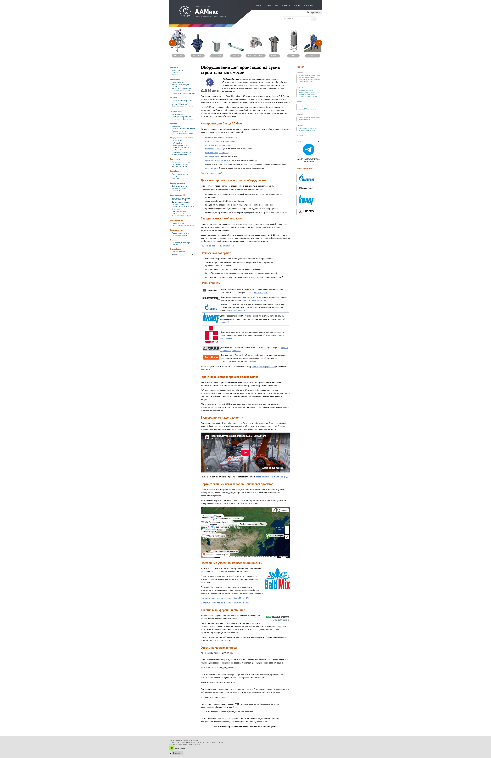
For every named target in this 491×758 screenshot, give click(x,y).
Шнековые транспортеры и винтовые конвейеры (182, 199)
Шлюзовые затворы (179, 213)
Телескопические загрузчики (182, 216)
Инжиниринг (176, 126)
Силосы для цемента (179, 186)
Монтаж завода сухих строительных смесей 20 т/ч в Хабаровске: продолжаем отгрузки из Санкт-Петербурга (309, 93)
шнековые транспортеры (216, 160)
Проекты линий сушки (180, 131)
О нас (298, 5)
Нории (174, 176)
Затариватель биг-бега (180, 166)
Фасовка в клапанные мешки (182, 107)
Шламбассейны (177, 191)
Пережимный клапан (179, 235)
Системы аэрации (178, 204)
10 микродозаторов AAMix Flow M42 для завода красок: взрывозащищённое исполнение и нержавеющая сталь (309, 78)
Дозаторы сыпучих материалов (183, 93)
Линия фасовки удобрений (181, 117)
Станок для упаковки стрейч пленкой (182, 243)
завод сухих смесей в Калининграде (272, 477)
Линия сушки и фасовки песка (182, 119)
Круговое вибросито (179, 154)
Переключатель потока (180, 233)
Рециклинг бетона (178, 252)
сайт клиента (226, 338)
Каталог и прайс (177, 70)
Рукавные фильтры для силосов (183, 226)
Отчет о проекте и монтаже (254, 300)
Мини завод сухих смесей (181, 89)
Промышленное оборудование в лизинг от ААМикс (309, 118)
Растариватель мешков (180, 164)
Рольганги (175, 179)
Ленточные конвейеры (180, 174)
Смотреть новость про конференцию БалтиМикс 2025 (225, 603)
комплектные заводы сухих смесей (221, 137)
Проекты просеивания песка (182, 133)
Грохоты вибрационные (180, 148)
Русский (314, 13)
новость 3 (236, 351)
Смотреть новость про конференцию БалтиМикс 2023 (225, 598)
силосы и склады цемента (216, 152)
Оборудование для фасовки (182, 101)
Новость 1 (232, 310)
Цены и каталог (272, 5)
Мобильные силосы (179, 188)
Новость (280, 335)
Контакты (309, 5)
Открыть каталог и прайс (212, 173)
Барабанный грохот (179, 150)
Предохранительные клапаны (183, 207)
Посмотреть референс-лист (264, 366)
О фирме (175, 72)
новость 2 (242, 310)
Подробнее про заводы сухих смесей (218, 246)
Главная (258, 5)
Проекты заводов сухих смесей (183, 129)
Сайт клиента (250, 361)
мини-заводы (231, 141)
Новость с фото (260, 292)
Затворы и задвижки (179, 211)
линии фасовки (212, 156)
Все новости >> (301, 135)
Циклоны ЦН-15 (178, 223)
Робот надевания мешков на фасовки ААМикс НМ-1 (182, 104)
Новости (287, 5)
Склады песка (177, 141)
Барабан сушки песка (179, 145)
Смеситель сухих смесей (181, 91)
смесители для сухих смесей (217, 145)
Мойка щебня (177, 143)
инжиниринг (210, 168)
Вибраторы (176, 209)
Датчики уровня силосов (180, 202)
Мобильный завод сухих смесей (181, 85)
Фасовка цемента (178, 114)
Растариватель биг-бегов (181, 162)
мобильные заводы (214, 141)
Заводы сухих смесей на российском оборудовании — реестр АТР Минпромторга (308, 107)
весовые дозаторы (213, 149)
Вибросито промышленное (182, 152)
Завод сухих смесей (179, 82)
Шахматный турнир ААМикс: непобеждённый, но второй (308, 129)
